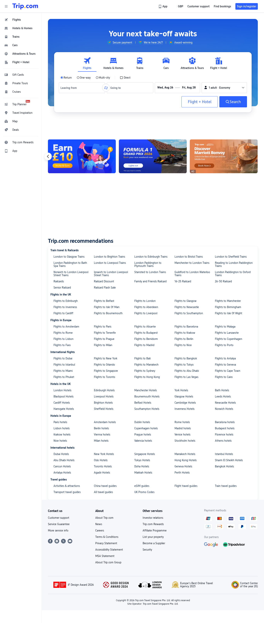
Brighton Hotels (103, 402)
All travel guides (103, 492)
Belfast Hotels (142, 402)
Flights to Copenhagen (228, 338)
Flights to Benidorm (146, 338)
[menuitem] (21, 20)
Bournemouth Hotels (146, 396)
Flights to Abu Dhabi (187, 370)
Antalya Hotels (62, 472)
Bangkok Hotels (224, 466)
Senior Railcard (62, 287)
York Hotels (181, 390)
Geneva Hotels (183, 466)
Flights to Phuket (64, 377)
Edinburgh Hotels (104, 390)
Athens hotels (223, 440)
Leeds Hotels (223, 396)
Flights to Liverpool (145, 313)
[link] (163, 6)
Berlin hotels (101, 428)
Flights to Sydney (144, 370)
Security (147, 549)
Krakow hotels (62, 434)
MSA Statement (104, 556)
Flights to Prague (104, 338)
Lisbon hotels (62, 428)
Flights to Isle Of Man (106, 307)
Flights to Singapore (106, 370)
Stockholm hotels (185, 440)
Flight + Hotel (199, 101)
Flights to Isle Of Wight (228, 313)
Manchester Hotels (145, 390)
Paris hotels (60, 422)
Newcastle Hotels (225, 402)
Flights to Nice (183, 345)
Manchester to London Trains (192, 262)
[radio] (66, 78)
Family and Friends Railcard (150, 281)
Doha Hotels (141, 466)
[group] (119, 42)
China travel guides (105, 485)
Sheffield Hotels (103, 408)
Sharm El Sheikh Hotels (229, 460)
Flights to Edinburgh (66, 300)
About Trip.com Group (108, 562)
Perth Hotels (182, 472)
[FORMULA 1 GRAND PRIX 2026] (153, 156)
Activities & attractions (67, 485)
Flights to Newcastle (187, 307)
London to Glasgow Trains (69, 256)
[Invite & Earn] (82, 156)
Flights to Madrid (144, 345)
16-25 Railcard (183, 281)
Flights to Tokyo (184, 364)
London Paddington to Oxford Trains (233, 274)
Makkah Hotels (143, 472)
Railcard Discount (104, 281)
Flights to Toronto (104, 377)
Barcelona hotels (225, 422)
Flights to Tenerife (105, 332)
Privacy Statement (106, 543)
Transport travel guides (67, 492)
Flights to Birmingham (228, 307)
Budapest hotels (224, 428)
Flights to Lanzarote (227, 332)
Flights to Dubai (63, 358)
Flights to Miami (63, 370)
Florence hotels (224, 434)
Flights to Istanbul (64, 364)
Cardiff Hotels (62, 402)
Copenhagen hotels (146, 428)
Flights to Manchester (228, 300)
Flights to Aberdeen (146, 307)
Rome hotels (182, 422)
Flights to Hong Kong (147, 377)
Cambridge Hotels (185, 402)
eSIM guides (141, 485)
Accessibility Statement (109, 549)
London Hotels (62, 390)
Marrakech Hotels (185, 454)
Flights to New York (105, 358)
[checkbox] (125, 78)
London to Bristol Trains (189, 256)
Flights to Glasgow (186, 300)
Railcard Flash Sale (105, 287)
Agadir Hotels (102, 472)
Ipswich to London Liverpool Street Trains (111, 274)
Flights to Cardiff (63, 313)
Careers (99, 530)
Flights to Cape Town (227, 370)
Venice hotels (182, 434)
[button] (6, 6)
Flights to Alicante (145, 326)
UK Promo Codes (144, 492)
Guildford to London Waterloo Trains (192, 274)
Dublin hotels (142, 422)
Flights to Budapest (146, 332)
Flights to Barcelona (186, 326)
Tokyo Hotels (142, 460)
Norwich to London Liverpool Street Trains (71, 274)
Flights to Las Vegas (186, 377)
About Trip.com (104, 517)
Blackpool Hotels (63, 396)
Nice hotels (60, 440)
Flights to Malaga (225, 326)
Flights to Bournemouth (108, 313)
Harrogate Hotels (64, 408)
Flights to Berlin (184, 338)
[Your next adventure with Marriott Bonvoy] (224, 156)
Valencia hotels (143, 440)
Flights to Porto (224, 345)
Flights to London (145, 300)
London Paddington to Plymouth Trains (147, 264)
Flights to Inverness (65, 307)
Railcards (59, 281)
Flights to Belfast (104, 300)
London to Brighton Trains (109, 256)
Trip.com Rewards (153, 524)
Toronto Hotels (103, 466)
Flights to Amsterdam (66, 326)
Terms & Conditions (106, 536)
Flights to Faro (62, 345)
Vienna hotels (102, 434)
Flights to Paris (102, 326)
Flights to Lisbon (63, 338)
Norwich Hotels (224, 408)
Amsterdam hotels (105, 422)
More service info (58, 530)
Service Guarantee (59, 524)
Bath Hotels (222, 390)
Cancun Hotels (62, 466)
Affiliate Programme (155, 530)
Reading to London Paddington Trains (234, 264)
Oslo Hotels (100, 460)
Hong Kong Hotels (186, 460)
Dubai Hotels (61, 454)
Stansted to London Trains (150, 272)
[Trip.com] (25, 6)
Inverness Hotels (184, 408)
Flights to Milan (103, 345)
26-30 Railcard (223, 281)
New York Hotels (104, 454)
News (98, 524)
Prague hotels (142, 434)
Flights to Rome (63, 332)
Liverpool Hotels (103, 396)
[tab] (87, 63)
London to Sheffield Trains (231, 256)
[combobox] (70, 87)
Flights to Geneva (225, 364)
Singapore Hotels (144, 454)
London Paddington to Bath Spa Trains (70, 264)
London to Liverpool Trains (110, 262)
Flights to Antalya (225, 358)
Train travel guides (226, 485)
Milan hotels (101, 440)
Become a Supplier (154, 543)
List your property (153, 536)
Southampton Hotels (146, 408)
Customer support (58, 517)
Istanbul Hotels (224, 454)
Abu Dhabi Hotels (64, 460)
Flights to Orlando (104, 364)
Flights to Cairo (224, 377)
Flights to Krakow (185, 332)
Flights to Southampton (189, 313)
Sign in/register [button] (246, 6)
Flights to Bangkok (186, 358)
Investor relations (153, 517)
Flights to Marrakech (146, 364)
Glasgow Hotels (184, 396)
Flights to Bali (142, 358)
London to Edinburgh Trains (150, 256)
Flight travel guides (186, 485)
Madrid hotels (183, 428)
